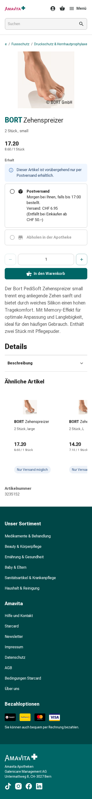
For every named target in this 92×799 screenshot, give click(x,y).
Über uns (12, 688)
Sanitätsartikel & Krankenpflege (30, 578)
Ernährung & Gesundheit (24, 557)
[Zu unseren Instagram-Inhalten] (18, 786)
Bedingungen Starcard (23, 678)
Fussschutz (20, 44)
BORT (13, 120)
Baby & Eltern (15, 567)
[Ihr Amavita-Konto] (51, 8)
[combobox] (39, 24)
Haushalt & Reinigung (22, 588)
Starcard (12, 626)
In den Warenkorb (49, 273)
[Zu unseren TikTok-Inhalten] (8, 786)
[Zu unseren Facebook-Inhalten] (28, 786)
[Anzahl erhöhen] (81, 259)
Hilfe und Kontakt (19, 615)
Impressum (14, 647)
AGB (8, 668)
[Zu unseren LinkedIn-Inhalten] (39, 786)
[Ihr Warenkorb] (62, 8)
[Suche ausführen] (81, 24)
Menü (81, 8)
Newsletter (14, 636)
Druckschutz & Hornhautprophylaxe (60, 44)
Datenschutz (15, 657)
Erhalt (9, 160)
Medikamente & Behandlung (28, 536)
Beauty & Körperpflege (23, 546)
